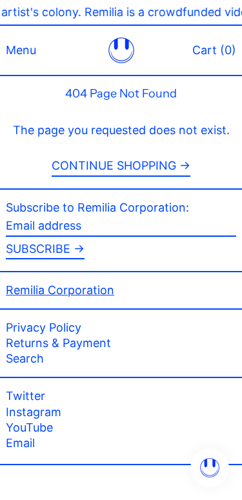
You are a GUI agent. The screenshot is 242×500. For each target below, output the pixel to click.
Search (25, 358)
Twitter (25, 396)
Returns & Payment (58, 343)
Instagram (33, 412)
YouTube (29, 427)
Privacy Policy (43, 327)
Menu (21, 50)
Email (20, 443)
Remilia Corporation (60, 290)
